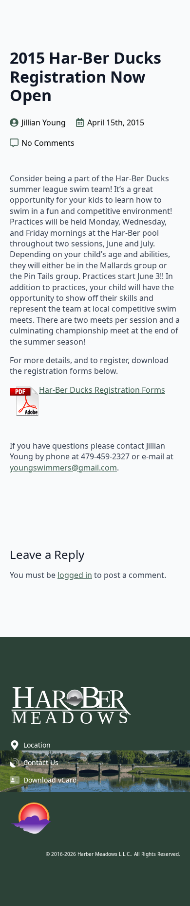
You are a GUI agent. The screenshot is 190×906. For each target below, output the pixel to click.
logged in (74, 575)
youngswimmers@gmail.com (63, 467)
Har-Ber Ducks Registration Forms (102, 389)
